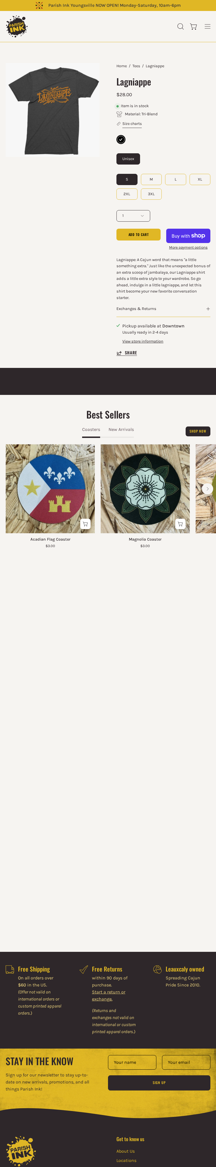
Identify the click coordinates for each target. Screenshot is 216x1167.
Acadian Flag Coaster (50, 539)
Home (121, 66)
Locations (126, 1160)
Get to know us (130, 1139)
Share (131, 353)
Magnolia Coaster (145, 539)
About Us (125, 1151)
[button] (180, 26)
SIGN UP (159, 1082)
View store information (142, 341)
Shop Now (198, 431)
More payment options (188, 247)
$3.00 (50, 546)
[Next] (207, 488)
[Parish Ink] (17, 26)
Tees (136, 66)
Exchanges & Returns (136, 308)
